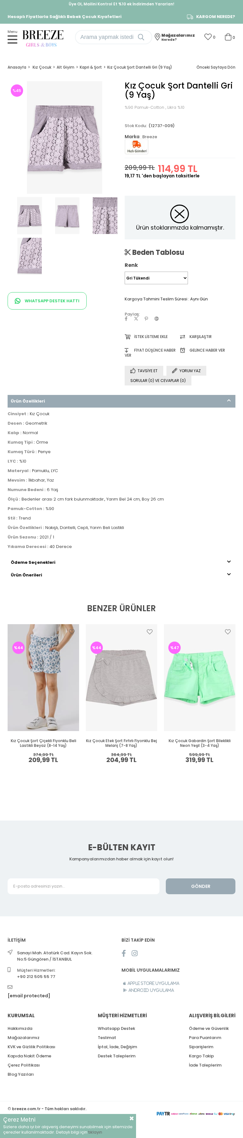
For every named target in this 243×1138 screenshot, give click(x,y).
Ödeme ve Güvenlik (209, 1028)
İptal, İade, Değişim (117, 1047)
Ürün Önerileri (26, 575)
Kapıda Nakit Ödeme (29, 1056)
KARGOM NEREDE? (215, 17)
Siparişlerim (201, 1047)
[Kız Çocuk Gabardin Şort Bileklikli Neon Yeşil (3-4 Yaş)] (199, 677)
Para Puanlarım (205, 1038)
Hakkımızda (20, 1028)
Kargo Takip (201, 1056)
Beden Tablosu (157, 252)
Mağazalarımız (24, 1038)
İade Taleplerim (205, 1065)
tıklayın (95, 1132)
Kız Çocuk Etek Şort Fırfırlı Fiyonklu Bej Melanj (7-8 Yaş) (121, 743)
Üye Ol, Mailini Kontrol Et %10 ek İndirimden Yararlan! (121, 4)
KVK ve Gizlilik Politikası (31, 1047)
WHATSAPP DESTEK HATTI (51, 301)
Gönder (200, 886)
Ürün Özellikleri (28, 401)
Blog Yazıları (21, 1074)
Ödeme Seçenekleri (33, 562)
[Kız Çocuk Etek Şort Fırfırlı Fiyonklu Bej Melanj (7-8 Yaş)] (122, 677)
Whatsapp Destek (116, 1028)
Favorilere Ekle (72, 632)
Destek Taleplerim (116, 1056)
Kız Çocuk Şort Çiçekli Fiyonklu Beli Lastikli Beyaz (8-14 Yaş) (43, 743)
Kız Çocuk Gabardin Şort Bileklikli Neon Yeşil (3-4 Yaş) (200, 743)
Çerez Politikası (24, 1065)
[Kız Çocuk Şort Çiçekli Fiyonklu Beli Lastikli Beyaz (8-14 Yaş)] (43, 677)
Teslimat (107, 1038)
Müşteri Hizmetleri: (36, 973)
